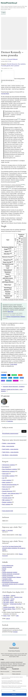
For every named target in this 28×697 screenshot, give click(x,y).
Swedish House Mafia (9, 607)
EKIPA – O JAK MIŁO (7, 530)
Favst (8, 615)
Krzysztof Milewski (13, 59)
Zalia (17, 615)
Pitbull (13, 609)
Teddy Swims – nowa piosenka (10, 452)
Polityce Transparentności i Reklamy (15, 316)
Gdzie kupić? (5, 473)
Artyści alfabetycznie (7, 565)
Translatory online (7, 579)
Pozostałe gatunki (5, 65)
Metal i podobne (6, 482)
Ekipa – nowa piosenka (8, 446)
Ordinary (13, 595)
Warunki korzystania (7, 580)
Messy (12, 600)
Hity (3, 478)
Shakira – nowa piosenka (8, 443)
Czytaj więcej (13, 364)
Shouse (12, 602)
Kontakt (4, 569)
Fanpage (15, 631)
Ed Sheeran (6, 598)
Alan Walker (6, 597)
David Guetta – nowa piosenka (10, 449)
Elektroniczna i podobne (8, 471)
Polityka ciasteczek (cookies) (9, 572)
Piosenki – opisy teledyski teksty (10, 493)
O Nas (3, 570)
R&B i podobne (6, 500)
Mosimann (6, 604)
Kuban (5, 615)
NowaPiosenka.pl (9, 3)
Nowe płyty (5, 489)
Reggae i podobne (7, 502)
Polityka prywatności (7, 575)
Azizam (12, 598)
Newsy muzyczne (6, 486)
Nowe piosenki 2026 (7, 510)
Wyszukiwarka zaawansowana (10, 433)
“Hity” (20, 534)
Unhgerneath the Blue (15, 604)
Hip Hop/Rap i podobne (8, 475)
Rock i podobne (15, 65)
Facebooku (10, 421)
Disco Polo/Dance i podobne (9, 469)
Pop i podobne (21, 64)
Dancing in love (18, 597)
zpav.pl (8, 618)
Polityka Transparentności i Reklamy (11, 577)
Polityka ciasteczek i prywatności (10, 574)
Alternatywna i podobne (8, 464)
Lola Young (6, 600)
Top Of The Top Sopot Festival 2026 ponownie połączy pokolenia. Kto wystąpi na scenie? (13, 548)
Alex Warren (6, 595)
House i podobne (6, 480)
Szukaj (24, 431)
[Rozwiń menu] (3, 13)
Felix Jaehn (6, 602)
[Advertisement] (14, 34)
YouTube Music (5, 93)
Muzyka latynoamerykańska (9, 484)
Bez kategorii (5, 467)
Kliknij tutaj (10, 311)
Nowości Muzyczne (12, 64)
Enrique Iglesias (7, 609)
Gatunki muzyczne (7, 567)
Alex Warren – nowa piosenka (10, 455)
